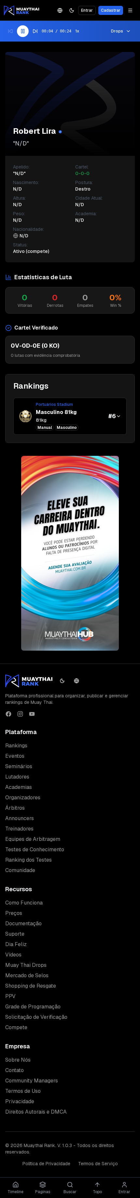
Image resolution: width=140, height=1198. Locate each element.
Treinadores (19, 828)
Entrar (87, 10)
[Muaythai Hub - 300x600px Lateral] (70, 553)
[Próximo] (35, 31)
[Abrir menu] (130, 10)
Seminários (18, 766)
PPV (10, 996)
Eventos (14, 756)
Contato (14, 1070)
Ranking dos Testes (28, 859)
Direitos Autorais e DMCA (36, 1111)
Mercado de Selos (27, 975)
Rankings (16, 745)
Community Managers (31, 1080)
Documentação (23, 923)
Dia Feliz (16, 944)
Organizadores (22, 797)
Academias (18, 787)
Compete (16, 1027)
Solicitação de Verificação (36, 1017)
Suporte (14, 933)
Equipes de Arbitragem (32, 839)
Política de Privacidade (46, 1164)
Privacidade (19, 1101)
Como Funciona (24, 902)
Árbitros (15, 808)
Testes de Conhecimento (34, 849)
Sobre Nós (18, 1059)
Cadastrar (110, 10)
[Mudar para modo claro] (71, 10)
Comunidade (20, 870)
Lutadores (17, 776)
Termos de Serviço (98, 1164)
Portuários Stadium (54, 404)
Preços (13, 913)
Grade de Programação (33, 1006)
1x (77, 31)
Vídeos (13, 954)
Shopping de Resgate (30, 985)
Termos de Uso (23, 1091)
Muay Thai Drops (26, 965)
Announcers (19, 818)
